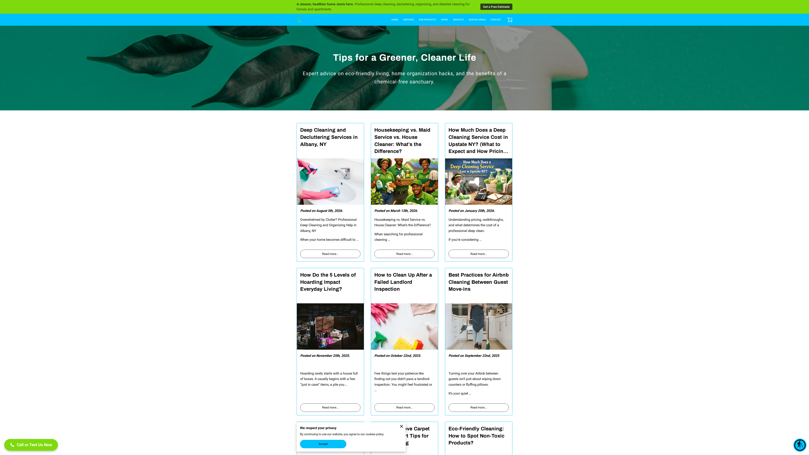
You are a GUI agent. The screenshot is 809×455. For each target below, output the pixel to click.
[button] (800, 445)
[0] (509, 19)
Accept (323, 444)
